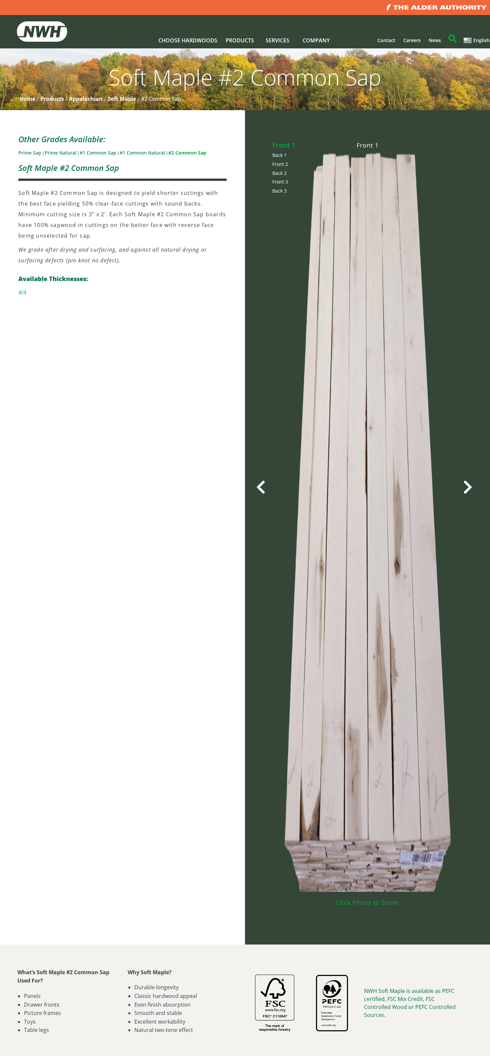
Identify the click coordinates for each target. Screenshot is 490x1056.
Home (27, 98)
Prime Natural (61, 153)
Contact (386, 40)
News (435, 40)
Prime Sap (30, 153)
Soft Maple (122, 98)
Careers (412, 40)
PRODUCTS (240, 40)
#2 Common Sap (187, 153)
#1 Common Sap (99, 153)
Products (52, 98)
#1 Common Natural (143, 153)
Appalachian (86, 98)
